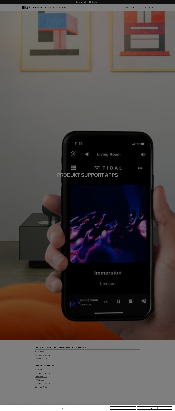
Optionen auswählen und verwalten (123, 408)
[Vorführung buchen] (142, 7)
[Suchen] (139, 7)
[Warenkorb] (149, 7)
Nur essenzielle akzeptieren (147, 408)
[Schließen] (150, 2)
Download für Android (42, 355)
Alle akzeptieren (165, 408)
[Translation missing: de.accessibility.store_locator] (145, 7)
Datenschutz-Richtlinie (73, 408)
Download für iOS (41, 359)
